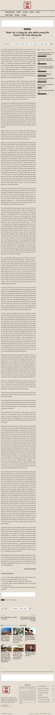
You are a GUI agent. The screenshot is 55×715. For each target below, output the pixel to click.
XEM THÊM (22, 625)
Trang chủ (2, 17)
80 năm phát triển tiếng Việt (44, 74)
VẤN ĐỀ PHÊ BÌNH (15, 17)
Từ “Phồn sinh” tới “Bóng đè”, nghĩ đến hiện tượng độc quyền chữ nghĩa (28, 619)
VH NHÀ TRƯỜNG (9, 15)
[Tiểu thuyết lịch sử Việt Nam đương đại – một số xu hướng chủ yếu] (30, 631)
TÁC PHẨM (25, 12)
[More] (51, 43)
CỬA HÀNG (24, 15)
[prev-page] (2, 665)
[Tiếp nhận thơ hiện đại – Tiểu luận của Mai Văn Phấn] (30, 648)
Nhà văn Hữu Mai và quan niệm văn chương (9, 618)
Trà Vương (36, 713)
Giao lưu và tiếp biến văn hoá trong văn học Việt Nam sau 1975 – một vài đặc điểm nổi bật (18, 639)
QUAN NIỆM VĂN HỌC (42, 56)
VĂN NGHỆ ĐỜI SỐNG (9, 12)
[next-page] (4, 665)
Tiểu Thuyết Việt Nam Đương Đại (11, 599)
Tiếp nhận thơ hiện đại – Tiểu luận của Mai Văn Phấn (30, 654)
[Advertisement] (27, 23)
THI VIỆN (37, 12)
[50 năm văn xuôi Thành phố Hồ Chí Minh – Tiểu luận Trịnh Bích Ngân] (6, 631)
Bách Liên (31, 713)
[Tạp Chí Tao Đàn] (27, 5)
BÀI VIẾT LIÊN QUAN (11, 625)
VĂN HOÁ (31, 12)
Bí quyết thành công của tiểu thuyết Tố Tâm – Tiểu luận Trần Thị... (45, 60)
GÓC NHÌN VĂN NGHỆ (42, 63)
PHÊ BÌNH (18, 12)
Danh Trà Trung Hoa (43, 713)
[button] (52, 12)
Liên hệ (49, 713)
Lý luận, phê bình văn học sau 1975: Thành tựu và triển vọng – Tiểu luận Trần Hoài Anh (17, 655)
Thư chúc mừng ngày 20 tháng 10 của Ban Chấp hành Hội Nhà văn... (45, 68)
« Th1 (20, 703)
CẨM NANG (17, 15)
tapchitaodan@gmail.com (6, 706)
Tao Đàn (22, 38)
